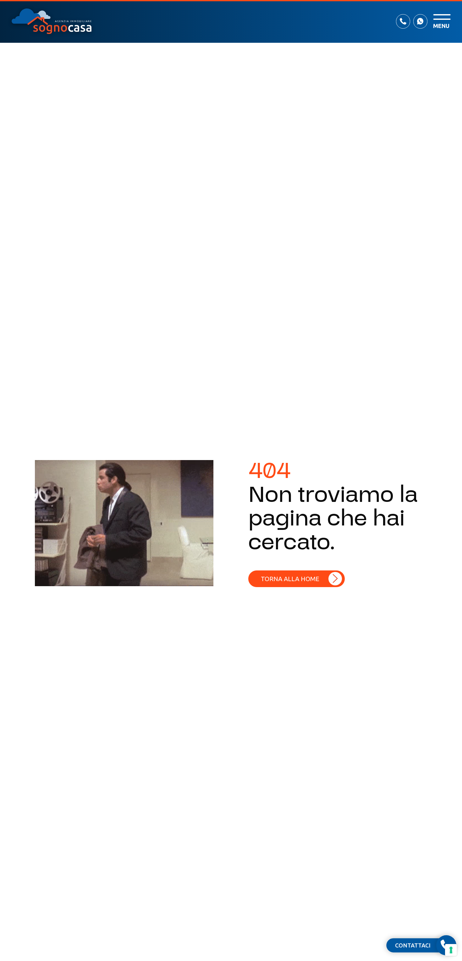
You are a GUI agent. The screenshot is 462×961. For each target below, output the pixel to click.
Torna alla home (290, 578)
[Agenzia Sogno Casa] (51, 21)
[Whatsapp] (420, 21)
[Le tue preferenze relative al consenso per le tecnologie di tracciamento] (451, 950)
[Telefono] (403, 21)
